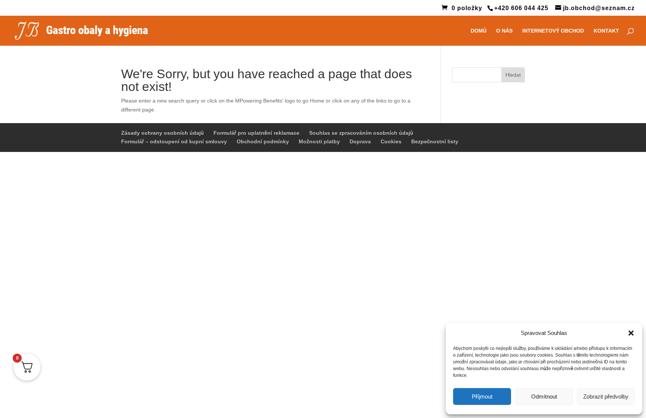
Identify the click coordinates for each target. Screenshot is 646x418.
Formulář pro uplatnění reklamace (256, 133)
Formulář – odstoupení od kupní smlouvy (174, 141)
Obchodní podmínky (263, 141)
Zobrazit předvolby (605, 396)
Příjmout (482, 396)
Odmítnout (544, 396)
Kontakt (606, 31)
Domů (478, 31)
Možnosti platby (319, 141)
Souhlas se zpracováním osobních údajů (361, 133)
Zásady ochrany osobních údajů (162, 133)
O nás (504, 31)
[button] (631, 333)
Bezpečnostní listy (434, 141)
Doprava (360, 141)
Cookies (391, 141)
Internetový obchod (553, 31)
